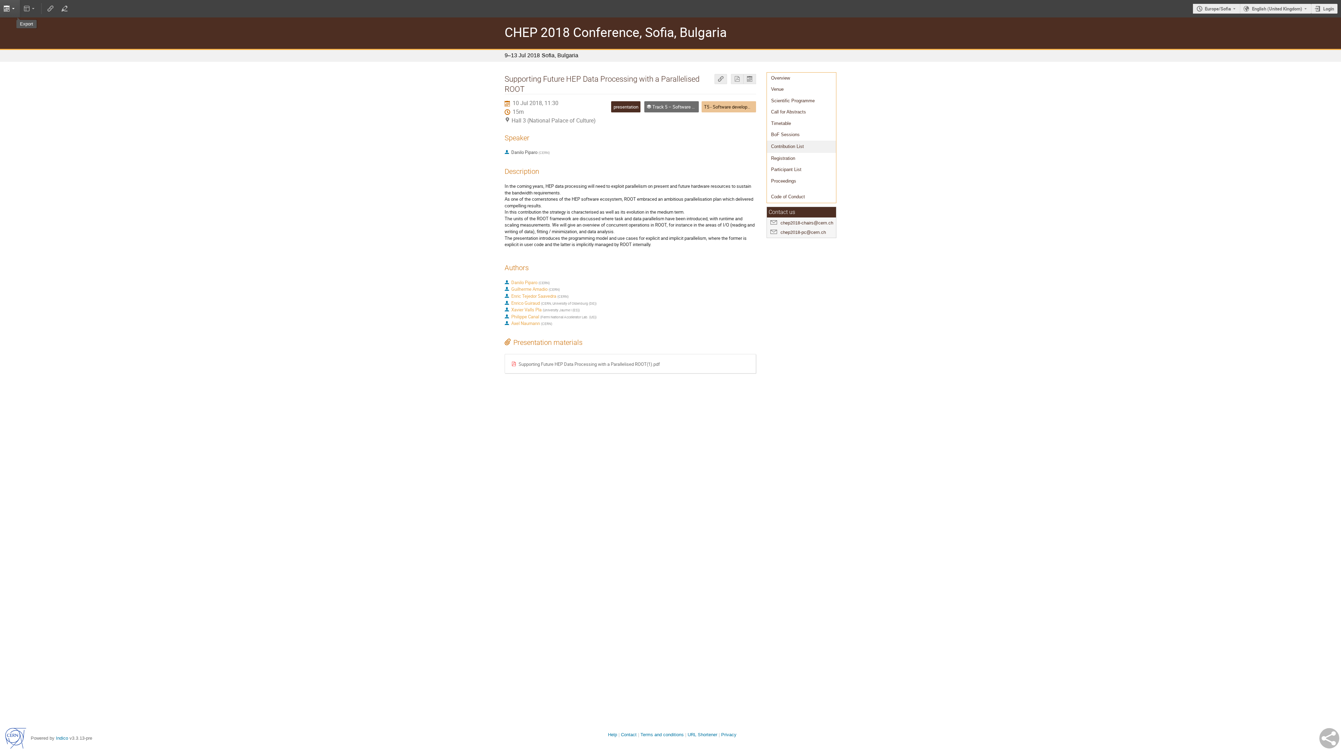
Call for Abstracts (788, 111)
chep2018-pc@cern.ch (803, 232)
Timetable (781, 123)
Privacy (729, 735)
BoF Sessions (785, 134)
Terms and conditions (662, 735)
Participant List (786, 169)
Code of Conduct (788, 196)
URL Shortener (702, 735)
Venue (777, 89)
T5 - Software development (730, 107)
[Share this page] (1329, 738)
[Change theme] (30, 8)
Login (1328, 9)
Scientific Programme (793, 100)
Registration (783, 158)
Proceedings (783, 181)
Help (612, 735)
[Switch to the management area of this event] (64, 8)
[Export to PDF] (737, 79)
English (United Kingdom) (1277, 9)
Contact (629, 735)
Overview (780, 78)
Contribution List (787, 146)
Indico (62, 738)
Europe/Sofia (1218, 9)
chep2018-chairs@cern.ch (807, 223)
